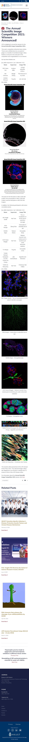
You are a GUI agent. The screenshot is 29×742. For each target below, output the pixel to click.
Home (2, 1)
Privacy (10, 724)
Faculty (3, 712)
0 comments (4, 24)
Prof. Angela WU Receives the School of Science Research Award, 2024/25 (14, 568)
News (21, 23)
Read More (4, 530)
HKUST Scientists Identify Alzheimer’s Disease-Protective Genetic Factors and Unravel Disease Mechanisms (14, 523)
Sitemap (18, 724)
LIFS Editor (16, 23)
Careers (3, 708)
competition (5, 480)
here (23, 477)
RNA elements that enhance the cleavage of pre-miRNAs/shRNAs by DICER (13, 614)
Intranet (3, 715)
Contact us (4, 710)
